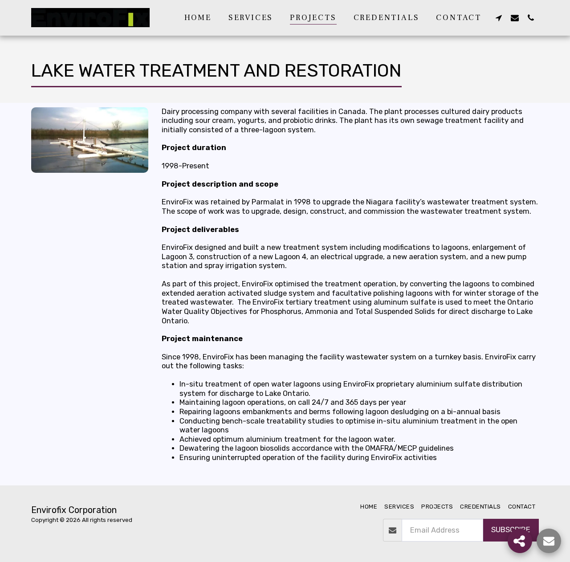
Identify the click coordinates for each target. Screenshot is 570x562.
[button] (498, 17)
